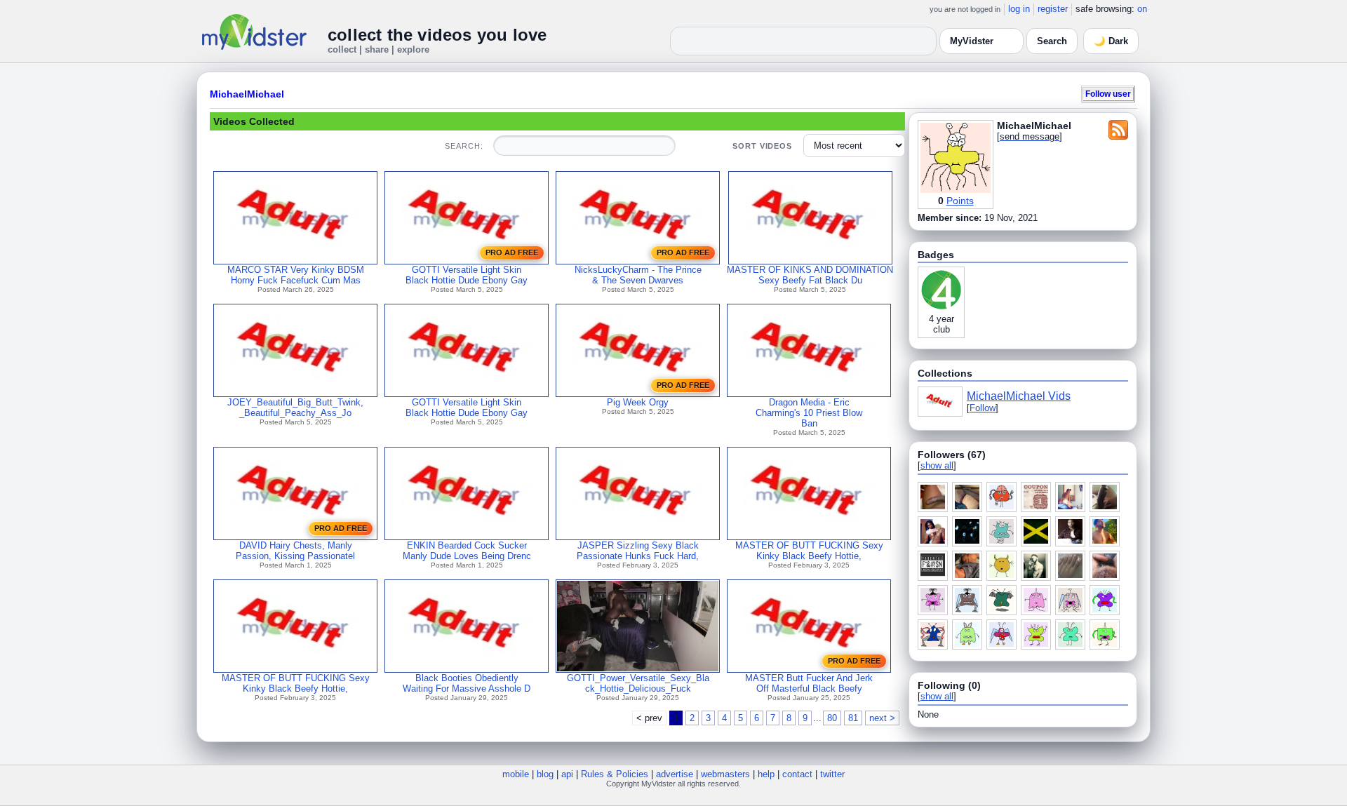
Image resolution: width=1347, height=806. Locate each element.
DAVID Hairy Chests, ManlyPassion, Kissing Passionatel (295, 550)
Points (960, 200)
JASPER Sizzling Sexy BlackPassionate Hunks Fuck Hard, (638, 550)
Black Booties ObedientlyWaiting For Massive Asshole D (466, 683)
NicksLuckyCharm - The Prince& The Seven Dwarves (638, 275)
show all (936, 465)
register (1053, 9)
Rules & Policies (614, 774)
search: (464, 146)
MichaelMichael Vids (1019, 396)
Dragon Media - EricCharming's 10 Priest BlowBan (809, 413)
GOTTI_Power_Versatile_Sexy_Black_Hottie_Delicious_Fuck (638, 683)
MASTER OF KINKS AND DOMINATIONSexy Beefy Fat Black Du (810, 275)
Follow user (1108, 93)
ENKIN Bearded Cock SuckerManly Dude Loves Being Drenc (467, 550)
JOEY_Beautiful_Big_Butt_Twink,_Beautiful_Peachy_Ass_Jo (295, 407)
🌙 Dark (1111, 41)
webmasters (725, 774)
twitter (832, 774)
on (1142, 9)
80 (832, 718)
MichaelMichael (247, 94)
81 (853, 718)
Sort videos (762, 146)
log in (1019, 9)
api (567, 774)
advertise (674, 774)
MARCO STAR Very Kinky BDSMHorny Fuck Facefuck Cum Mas (295, 275)
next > (882, 718)
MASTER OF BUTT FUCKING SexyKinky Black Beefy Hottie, (809, 550)
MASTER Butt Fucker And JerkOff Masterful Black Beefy (809, 683)
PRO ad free (511, 252)
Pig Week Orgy (638, 402)
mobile (515, 774)
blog (545, 774)
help (766, 774)
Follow (983, 408)
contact (797, 774)
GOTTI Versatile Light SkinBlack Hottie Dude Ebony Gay (467, 275)
